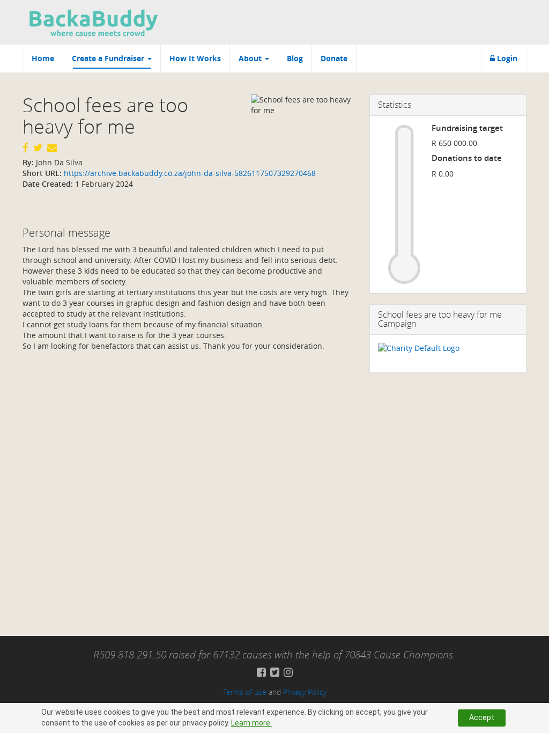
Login (506, 58)
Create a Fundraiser (109, 58)
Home (43, 58)
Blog (295, 58)
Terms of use (244, 692)
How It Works (195, 58)
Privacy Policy (305, 692)
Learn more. (251, 723)
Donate (334, 58)
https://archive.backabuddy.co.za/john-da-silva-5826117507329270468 (189, 173)
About (251, 58)
